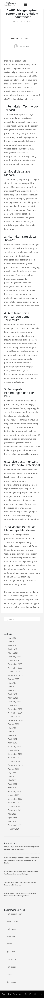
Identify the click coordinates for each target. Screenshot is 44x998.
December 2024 (15, 709)
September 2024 (15, 720)
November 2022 (15, 802)
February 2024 (14, 746)
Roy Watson (24, 46)
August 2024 (13, 724)
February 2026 (14, 656)
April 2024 (12, 739)
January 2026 (13, 660)
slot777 (10, 974)
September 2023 (15, 765)
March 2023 (13, 787)
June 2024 (12, 731)
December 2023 (15, 754)
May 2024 (12, 735)
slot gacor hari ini (14, 913)
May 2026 (12, 645)
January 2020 (13, 829)
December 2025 (15, 664)
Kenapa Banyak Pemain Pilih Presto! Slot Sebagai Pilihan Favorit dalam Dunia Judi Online (20, 894)
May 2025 (12, 690)
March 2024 (13, 742)
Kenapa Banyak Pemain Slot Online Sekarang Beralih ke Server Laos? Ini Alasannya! (21, 848)
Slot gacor (11, 982)
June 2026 (12, 641)
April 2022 (12, 817)
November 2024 (15, 713)
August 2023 (13, 769)
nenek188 (8, 576)
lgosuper (11, 951)
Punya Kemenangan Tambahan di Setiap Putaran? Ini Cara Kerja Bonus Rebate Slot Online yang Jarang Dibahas (21, 860)
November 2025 (15, 668)
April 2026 (12, 649)
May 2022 (12, 814)
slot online (11, 959)
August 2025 (13, 679)
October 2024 (14, 716)
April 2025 (12, 694)
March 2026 (13, 653)
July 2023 (12, 772)
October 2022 (14, 806)
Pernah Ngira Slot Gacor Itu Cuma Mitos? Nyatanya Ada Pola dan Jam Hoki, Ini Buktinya (21, 872)
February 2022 (14, 825)
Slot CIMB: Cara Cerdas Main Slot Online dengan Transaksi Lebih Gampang (20, 883)
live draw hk (12, 921)
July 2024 (12, 728)
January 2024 (13, 750)
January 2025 (13, 705)
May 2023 (12, 780)
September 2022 (15, 810)
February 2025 (14, 701)
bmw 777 (11, 936)
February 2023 (14, 791)
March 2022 (13, 821)
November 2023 (15, 757)
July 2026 (12, 638)
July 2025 (12, 683)
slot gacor (11, 929)
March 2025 (13, 698)
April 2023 (12, 784)
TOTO (9, 944)
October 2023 (14, 761)
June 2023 (12, 776)
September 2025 (15, 675)
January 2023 (13, 795)
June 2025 (12, 686)
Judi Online (17, 21)
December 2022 (15, 799)
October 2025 (14, 671)
